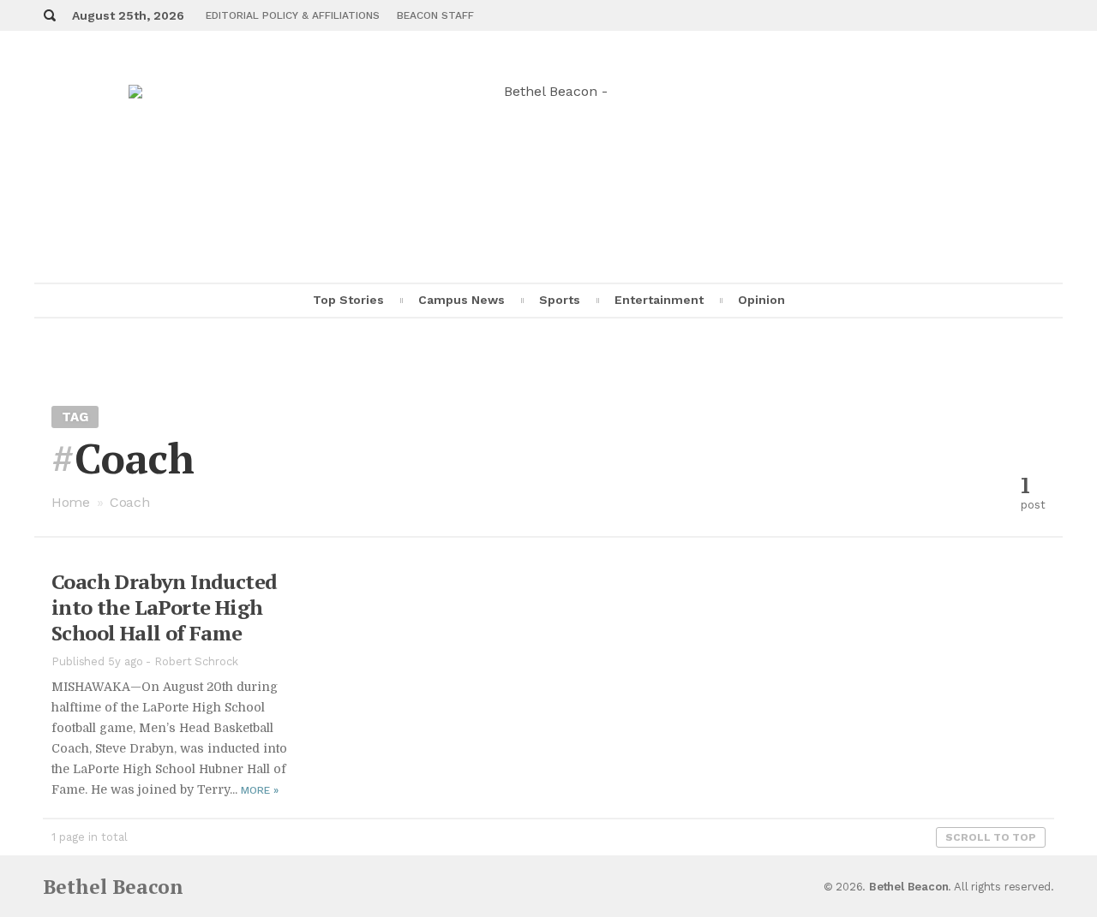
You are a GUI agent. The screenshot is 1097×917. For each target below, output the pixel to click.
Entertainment (659, 300)
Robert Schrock (196, 661)
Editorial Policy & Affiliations (293, 15)
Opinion (761, 300)
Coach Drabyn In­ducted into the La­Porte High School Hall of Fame (164, 607)
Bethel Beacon (113, 886)
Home (70, 502)
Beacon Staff (435, 15)
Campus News (461, 300)
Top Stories (348, 300)
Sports (559, 300)
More (260, 790)
